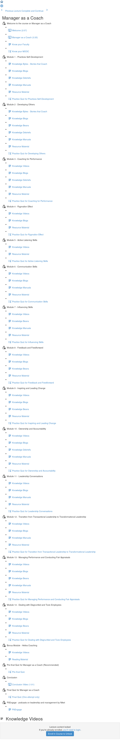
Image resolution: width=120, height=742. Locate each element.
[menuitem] (2, 6)
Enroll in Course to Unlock (60, 733)
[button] (2, 2)
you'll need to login (71, 729)
